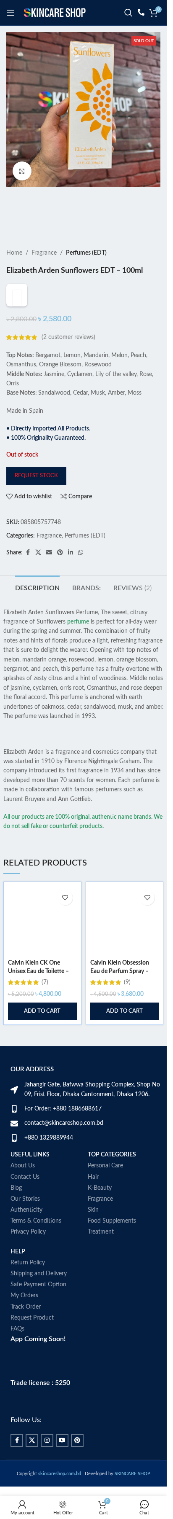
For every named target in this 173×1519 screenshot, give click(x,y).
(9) (127, 1000)
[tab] (37, 604)
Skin (93, 1227)
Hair (93, 1194)
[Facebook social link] (28, 570)
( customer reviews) (68, 355)
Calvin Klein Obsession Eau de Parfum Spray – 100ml (119, 988)
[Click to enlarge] (22, 170)
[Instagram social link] (47, 1457)
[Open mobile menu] (10, 12)
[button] (42, 1029)
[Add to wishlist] (65, 914)
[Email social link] (49, 570)
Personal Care (105, 1183)
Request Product (32, 1335)
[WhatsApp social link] (81, 570)
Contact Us (24, 1194)
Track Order (25, 1324)
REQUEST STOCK (36, 492)
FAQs (17, 1346)
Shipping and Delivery (38, 1290)
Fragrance (44, 253)
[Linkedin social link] (71, 570)
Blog (16, 1205)
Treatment (101, 1249)
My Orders (24, 1313)
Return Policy (27, 1279)
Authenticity (26, 1227)
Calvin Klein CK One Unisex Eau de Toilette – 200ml (38, 988)
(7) (45, 1000)
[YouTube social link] (62, 1457)
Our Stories (25, 1216)
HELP (17, 1269)
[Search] (128, 12)
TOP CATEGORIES (112, 1172)
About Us (22, 1183)
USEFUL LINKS (30, 1172)
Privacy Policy (28, 1249)
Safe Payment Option (38, 1302)
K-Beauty (100, 1205)
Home (14, 253)
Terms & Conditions (35, 1238)
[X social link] (38, 570)
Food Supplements (112, 1238)
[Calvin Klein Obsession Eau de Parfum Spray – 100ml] (124, 937)
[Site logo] (54, 13)
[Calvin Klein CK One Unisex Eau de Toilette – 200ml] (42, 937)
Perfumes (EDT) (86, 253)
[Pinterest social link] (60, 570)
